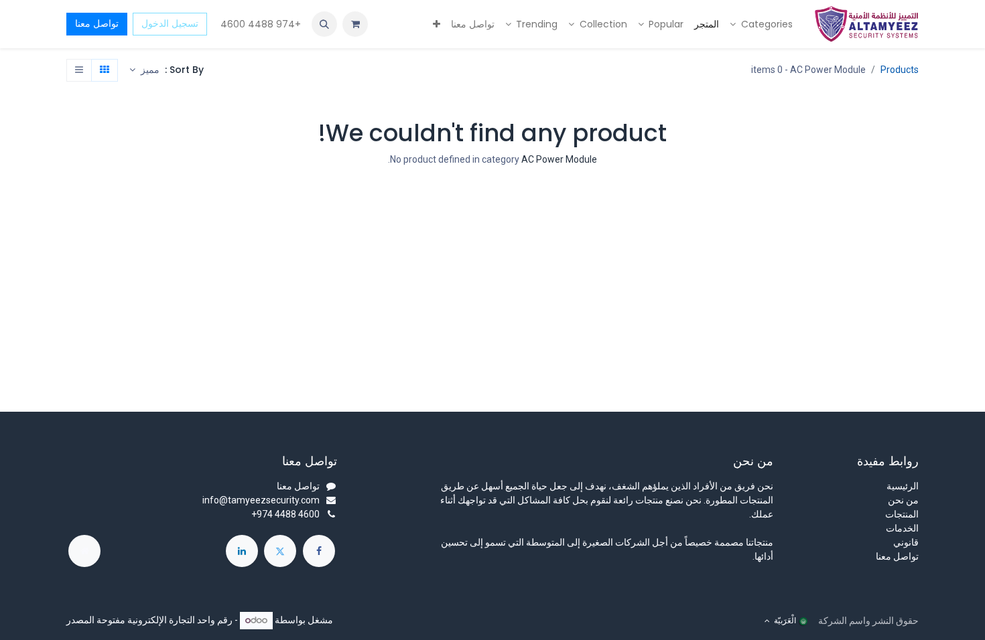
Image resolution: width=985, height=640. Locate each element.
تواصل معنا (97, 23)
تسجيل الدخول (169, 23)
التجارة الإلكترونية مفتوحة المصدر (130, 620)
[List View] (79, 70)
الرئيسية (902, 486)
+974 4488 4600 (259, 24)
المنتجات (902, 514)
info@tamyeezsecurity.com (261, 500)
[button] (324, 24)
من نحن (903, 500)
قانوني (906, 542)
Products (899, 69)
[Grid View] (104, 70)
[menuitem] (761, 24)
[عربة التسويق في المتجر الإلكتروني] (355, 24)
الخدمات (902, 528)
